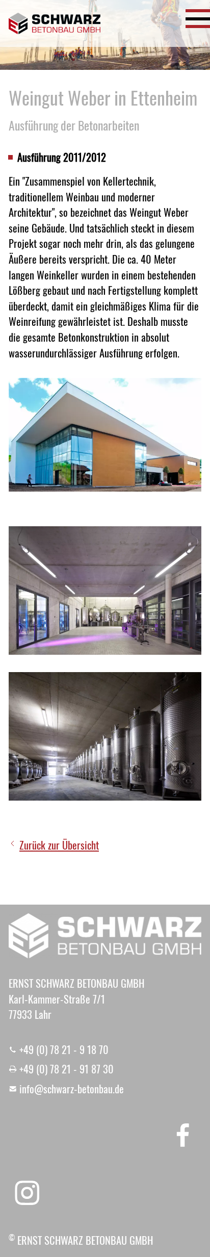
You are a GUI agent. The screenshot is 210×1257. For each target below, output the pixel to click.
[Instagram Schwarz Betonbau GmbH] (27, 1192)
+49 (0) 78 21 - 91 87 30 (66, 1068)
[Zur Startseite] (54, 23)
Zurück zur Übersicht (59, 845)
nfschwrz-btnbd (70, 1088)
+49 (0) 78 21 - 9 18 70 (64, 1049)
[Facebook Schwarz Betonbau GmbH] (183, 1134)
